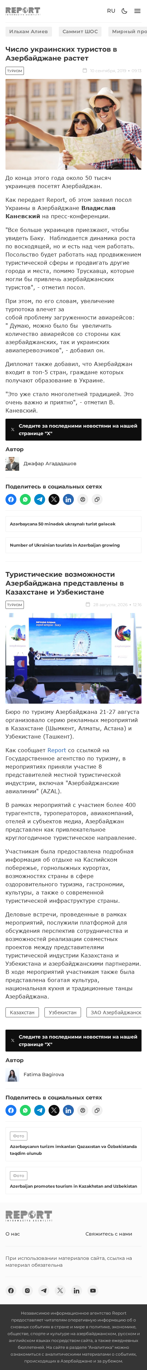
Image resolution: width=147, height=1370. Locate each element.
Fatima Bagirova (44, 1074)
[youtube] (93, 1290)
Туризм (14, 71)
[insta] (27, 1290)
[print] (82, 499)
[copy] (97, 499)
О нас (12, 1234)
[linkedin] (68, 499)
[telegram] (39, 499)
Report (57, 750)
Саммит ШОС (80, 31)
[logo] (22, 11)
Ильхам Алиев (28, 31)
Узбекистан (63, 1012)
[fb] (10, 499)
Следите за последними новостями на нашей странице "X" (78, 429)
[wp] (25, 499)
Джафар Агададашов (50, 463)
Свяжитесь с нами (108, 1234)
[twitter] (54, 499)
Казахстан (22, 1012)
